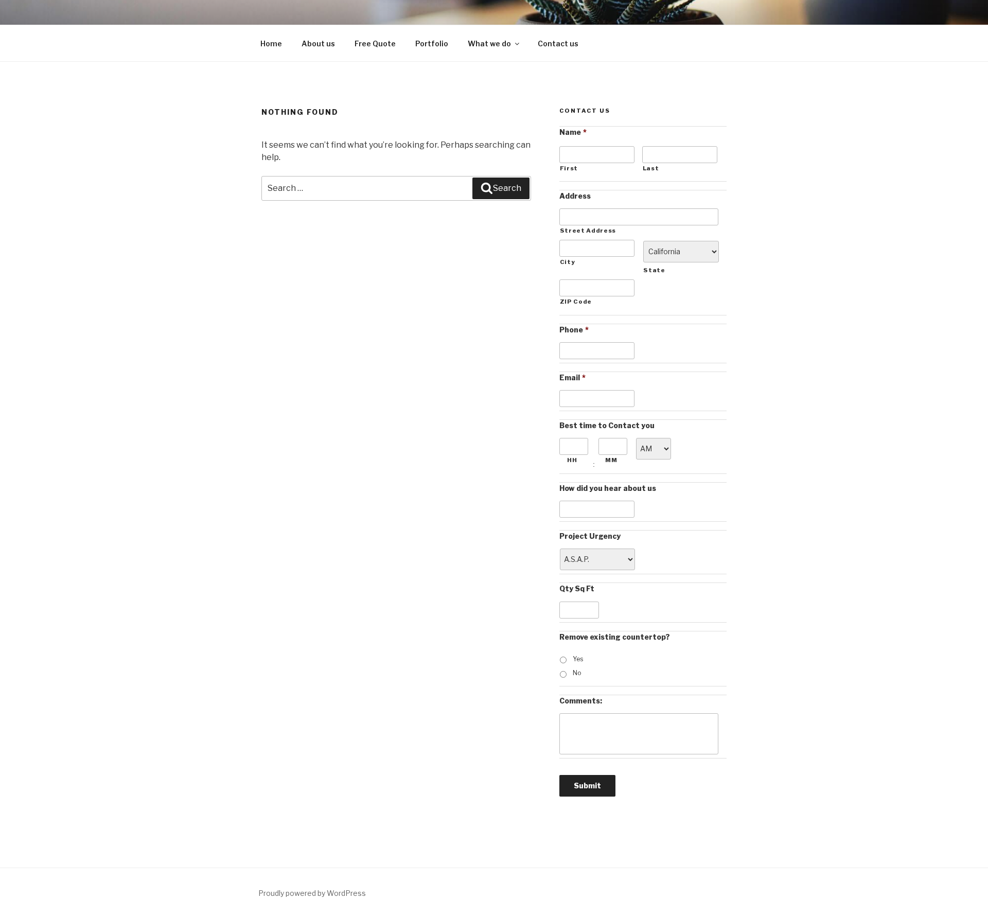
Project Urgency (590, 536)
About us (318, 43)
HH (572, 460)
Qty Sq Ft (576, 588)
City (567, 262)
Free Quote (375, 43)
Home (271, 43)
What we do (489, 43)
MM (611, 460)
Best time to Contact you (607, 425)
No (577, 673)
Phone (574, 329)
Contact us (558, 43)
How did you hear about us (607, 488)
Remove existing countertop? (614, 636)
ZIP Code (576, 301)
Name (573, 132)
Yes (578, 659)
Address (575, 195)
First (569, 168)
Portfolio (431, 43)
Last (651, 168)
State (654, 270)
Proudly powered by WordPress (312, 893)
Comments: (580, 700)
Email (572, 377)
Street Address (588, 230)
